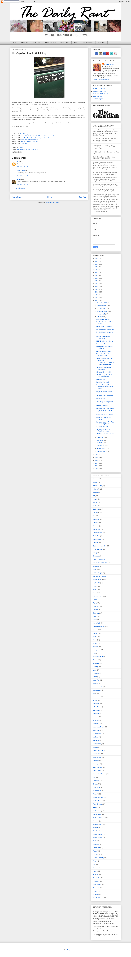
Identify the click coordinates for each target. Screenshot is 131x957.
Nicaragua (96, 764)
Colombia (96, 522)
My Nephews (97, 734)
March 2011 (101, 446)
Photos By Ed (97, 801)
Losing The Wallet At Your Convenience (104, 347)
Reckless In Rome (102, 344)
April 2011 (100, 443)
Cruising (95, 542)
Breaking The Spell (102, 382)
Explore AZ (96, 583)
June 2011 (100, 437)
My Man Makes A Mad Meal (105, 329)
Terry (18, 179)
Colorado (96, 526)
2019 (97, 278)
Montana (96, 723)
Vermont (95, 868)
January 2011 (101, 451)
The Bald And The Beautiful (105, 434)
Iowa (94, 653)
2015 (97, 289)
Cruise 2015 (97, 539)
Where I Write (64, 43)
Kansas (95, 660)
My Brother (96, 730)
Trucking (95, 854)
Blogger (69, 950)
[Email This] (13, 152)
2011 (97, 300)
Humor (95, 630)
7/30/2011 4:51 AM (22, 166)
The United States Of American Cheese (103, 430)
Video (95, 871)
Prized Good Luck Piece (104, 326)
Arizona (95, 489)
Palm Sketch (97, 787)
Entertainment (97, 579)
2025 (97, 261)
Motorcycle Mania (98, 727)
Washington (96, 878)
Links (94, 670)
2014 (97, 292)
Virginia (95, 874)
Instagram (96, 650)
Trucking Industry (98, 857)
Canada (95, 512)
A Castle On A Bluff (102, 426)
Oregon (95, 784)
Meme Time (97, 697)
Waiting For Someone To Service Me (104, 337)
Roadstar (96, 821)
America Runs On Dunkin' (104, 395)
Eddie (95, 569)
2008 (97, 460)
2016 (97, 286)
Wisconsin (96, 888)
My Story (96, 737)
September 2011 (102, 311)
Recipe (95, 807)
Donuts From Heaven (103, 319)
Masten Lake (97, 690)
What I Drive (36, 43)
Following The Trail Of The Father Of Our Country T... (105, 410)
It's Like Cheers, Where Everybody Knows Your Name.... (104, 386)
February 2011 (102, 448)
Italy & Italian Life (98, 656)
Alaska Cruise (97, 485)
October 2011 (101, 308)
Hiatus (95, 620)
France (95, 599)
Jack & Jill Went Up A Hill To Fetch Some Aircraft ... (105, 363)
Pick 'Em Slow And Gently (104, 341)
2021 (97, 272)
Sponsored (96, 844)
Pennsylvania (97, 790)
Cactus (95, 506)
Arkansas (96, 492)
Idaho (95, 636)
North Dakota (97, 770)
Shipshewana (97, 824)
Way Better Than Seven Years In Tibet (104, 354)
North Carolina (97, 767)
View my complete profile (101, 79)
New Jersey (96, 754)
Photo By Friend (98, 797)
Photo (36, 149)
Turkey (95, 861)
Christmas (96, 519)
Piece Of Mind (97, 804)
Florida (95, 589)
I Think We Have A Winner (104, 415)
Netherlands (97, 744)
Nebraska (96, 740)
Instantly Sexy (100, 379)
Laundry (95, 666)
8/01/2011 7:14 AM (22, 175)
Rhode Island (97, 814)
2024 (97, 264)
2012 (97, 297)
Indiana (95, 646)
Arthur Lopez (21, 170)
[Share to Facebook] (19, 152)
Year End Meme (98, 898)
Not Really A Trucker (99, 774)
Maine (95, 676)
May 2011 (100, 440)
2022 (97, 270)
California (96, 509)
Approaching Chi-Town (103, 351)
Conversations (97, 532)
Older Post (82, 197)
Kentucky (96, 663)
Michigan (96, 703)
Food (94, 593)
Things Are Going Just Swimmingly (103, 368)
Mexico (95, 700)
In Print (95, 643)
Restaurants (97, 811)
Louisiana (96, 673)
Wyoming (96, 894)
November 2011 (102, 305)
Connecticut (97, 529)
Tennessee (96, 847)
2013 (97, 295)
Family (95, 586)
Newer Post (16, 197)
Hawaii (95, 616)
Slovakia (95, 831)
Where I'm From (50, 43)
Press (76, 43)
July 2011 (100, 317)
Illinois (95, 640)
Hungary (95, 633)
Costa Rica (96, 536)
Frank (95, 603)
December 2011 (102, 303)
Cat (94, 516)
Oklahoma (96, 780)
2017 (97, 283)
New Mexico (97, 757)
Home (15, 43)
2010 (97, 455)
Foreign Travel (97, 596)
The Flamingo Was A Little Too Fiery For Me (104, 375)
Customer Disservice (99, 546)
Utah (94, 864)
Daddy (95, 553)
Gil (17, 161)
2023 (97, 267)
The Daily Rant (109, 64)
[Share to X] (17, 152)
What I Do (24, 43)
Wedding (96, 881)
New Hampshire (98, 750)
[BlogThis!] (15, 152)
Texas (95, 851)
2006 (97, 466)
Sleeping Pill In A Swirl (103, 372)
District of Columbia (99, 559)
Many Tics (96, 680)
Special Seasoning (102, 405)
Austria (95, 499)
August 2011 (101, 314)
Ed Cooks (96, 566)
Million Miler (97, 707)
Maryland (31, 149)
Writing (95, 891)
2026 (97, 258)
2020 (97, 275)
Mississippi (96, 713)
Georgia (95, 609)
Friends (95, 606)
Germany (96, 613)
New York (96, 760)
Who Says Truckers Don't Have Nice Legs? (104, 402)
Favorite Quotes (87, 43)
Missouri (95, 717)
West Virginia (97, 884)
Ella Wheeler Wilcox (99, 576)
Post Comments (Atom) (53, 202)
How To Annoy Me (22, 149)
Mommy (95, 720)
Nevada (95, 747)
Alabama (96, 479)
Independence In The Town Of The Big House (105, 423)
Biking (95, 502)
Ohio (94, 777)
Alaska (95, 482)
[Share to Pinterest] (21, 152)
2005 (97, 469)
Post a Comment (20, 188)
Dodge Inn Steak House (100, 563)
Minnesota (96, 710)
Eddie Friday (97, 573)
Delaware (96, 556)
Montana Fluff (100, 398)
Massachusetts (98, 687)
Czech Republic (98, 549)
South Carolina (97, 834)
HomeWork (96, 623)
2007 (97, 463)
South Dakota (97, 837)
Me (94, 693)
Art (94, 495)
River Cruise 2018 (98, 817)
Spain (95, 841)
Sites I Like (101, 43)
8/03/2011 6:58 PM (22, 184)
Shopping (96, 827)
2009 (97, 457)
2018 (97, 281)
